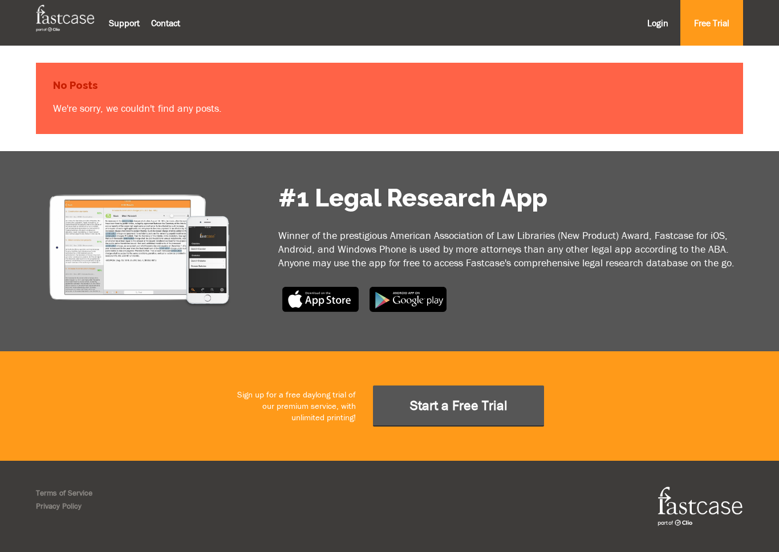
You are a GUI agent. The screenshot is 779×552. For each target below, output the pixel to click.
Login (657, 23)
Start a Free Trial (459, 405)
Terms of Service (64, 493)
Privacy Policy (59, 506)
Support (124, 23)
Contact (165, 23)
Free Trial (711, 23)
